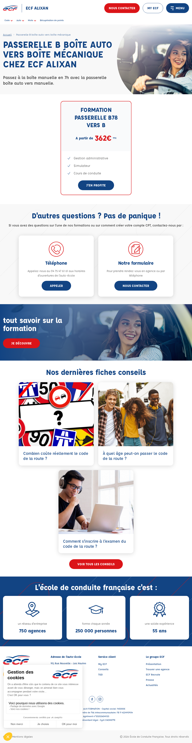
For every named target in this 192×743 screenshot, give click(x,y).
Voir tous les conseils (96, 564)
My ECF (102, 664)
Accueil (7, 34)
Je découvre (21, 343)
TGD (100, 674)
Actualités (152, 685)
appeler (56, 286)
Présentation (153, 664)
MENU (180, 8)
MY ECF (152, 8)
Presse (150, 679)
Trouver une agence (158, 669)
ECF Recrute (153, 674)
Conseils (103, 669)
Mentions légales (22, 736)
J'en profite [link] (96, 185)
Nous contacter (122, 8)
